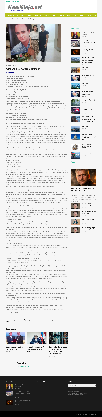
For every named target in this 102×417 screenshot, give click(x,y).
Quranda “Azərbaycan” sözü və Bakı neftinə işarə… (35, 349)
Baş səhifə (11, 15)
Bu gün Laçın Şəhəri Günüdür (89, 153)
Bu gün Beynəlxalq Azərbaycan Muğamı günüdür (87, 146)
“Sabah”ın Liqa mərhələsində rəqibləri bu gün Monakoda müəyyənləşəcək (89, 93)
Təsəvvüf (47, 15)
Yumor (81, 15)
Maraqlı (89, 15)
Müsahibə (28, 15)
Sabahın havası (85, 67)
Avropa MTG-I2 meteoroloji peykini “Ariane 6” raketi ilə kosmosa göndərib (89, 42)
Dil (54, 15)
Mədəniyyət (38, 15)
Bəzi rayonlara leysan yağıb (89, 100)
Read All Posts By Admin (23, 366)
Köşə (68, 15)
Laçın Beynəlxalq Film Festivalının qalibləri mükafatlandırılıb (87, 109)
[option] (15, 342)
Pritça (74, 15)
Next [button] (67, 345)
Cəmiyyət (20, 15)
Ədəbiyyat (61, 15)
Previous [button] (6, 345)
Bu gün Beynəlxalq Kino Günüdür (59, 320)
